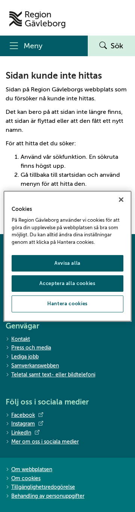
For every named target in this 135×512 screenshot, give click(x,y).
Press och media (31, 348)
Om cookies (25, 478)
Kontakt (20, 339)
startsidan (72, 175)
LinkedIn (21, 433)
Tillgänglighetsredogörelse (43, 487)
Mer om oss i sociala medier (45, 442)
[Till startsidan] (37, 19)
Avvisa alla (67, 263)
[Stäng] (121, 199)
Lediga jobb (25, 357)
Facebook (23, 415)
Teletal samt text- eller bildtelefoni (53, 375)
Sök (117, 46)
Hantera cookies (67, 303)
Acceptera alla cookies (67, 283)
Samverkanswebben (35, 366)
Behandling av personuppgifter (47, 496)
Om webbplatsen (31, 469)
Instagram (23, 424)
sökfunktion (69, 157)
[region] (67, 255)
